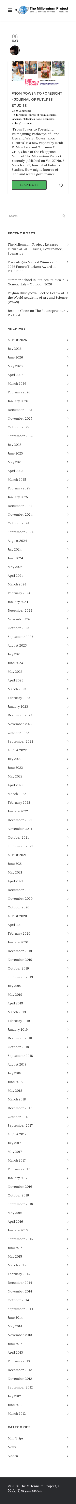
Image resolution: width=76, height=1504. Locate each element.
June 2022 (15, 767)
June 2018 (15, 1082)
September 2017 (20, 1125)
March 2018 (17, 1099)
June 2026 (15, 357)
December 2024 (20, 506)
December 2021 (20, 820)
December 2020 (20, 890)
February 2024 (19, 593)
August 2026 (17, 340)
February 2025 (19, 488)
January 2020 (18, 942)
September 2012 (20, 1387)
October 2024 (18, 523)
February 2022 (19, 802)
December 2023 (20, 610)
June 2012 (15, 1405)
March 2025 (17, 479)
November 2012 (20, 1379)
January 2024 (18, 602)
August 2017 (17, 1134)
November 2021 (20, 829)
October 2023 (18, 628)
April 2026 (15, 375)
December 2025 (20, 410)
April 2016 (15, 1221)
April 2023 (15, 680)
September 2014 (20, 1309)
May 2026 (15, 366)
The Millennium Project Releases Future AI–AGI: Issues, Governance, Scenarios (35, 248)
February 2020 (19, 933)
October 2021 (18, 837)
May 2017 (15, 1152)
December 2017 (20, 1108)
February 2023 (19, 698)
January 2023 (18, 706)
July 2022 (14, 759)
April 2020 (16, 925)
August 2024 (17, 541)
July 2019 (14, 986)
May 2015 (15, 1256)
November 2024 (20, 514)
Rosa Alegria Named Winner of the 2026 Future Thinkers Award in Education (34, 266)
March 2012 (17, 1413)
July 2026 (14, 349)
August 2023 (17, 645)
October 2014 (18, 1300)
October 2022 (18, 733)
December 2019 (20, 951)
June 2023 (15, 663)
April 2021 (15, 881)
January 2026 (18, 401)
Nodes (13, 1456)
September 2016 (20, 1204)
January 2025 (18, 497)
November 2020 (20, 898)
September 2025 (20, 436)
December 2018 (20, 1038)
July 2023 (14, 654)
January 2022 (18, 811)
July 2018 (14, 1073)
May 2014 (15, 1326)
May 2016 (15, 1213)
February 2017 (19, 1169)
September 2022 (20, 741)
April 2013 (15, 1352)
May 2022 (15, 776)
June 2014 (15, 1317)
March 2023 (17, 689)
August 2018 (17, 1064)
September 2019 (20, 977)
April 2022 (15, 785)
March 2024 (17, 584)
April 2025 (15, 471)
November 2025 (20, 418)
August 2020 (17, 916)
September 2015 (20, 1239)
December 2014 (20, 1283)
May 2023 (15, 671)
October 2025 (18, 427)
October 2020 (18, 907)
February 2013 (19, 1361)
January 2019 (18, 1029)
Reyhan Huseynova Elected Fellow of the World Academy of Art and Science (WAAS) (37, 297)
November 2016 (20, 1186)
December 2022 (20, 715)
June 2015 (15, 1248)
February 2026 (19, 392)
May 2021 (15, 872)
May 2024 (15, 567)
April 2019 (15, 1003)
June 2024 (15, 558)
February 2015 (19, 1274)
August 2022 (17, 750)
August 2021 (17, 855)
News (12, 1447)
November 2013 (20, 1335)
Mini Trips (16, 1438)
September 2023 (20, 637)
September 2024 (20, 532)
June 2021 (15, 864)
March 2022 (17, 794)
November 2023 (20, 619)
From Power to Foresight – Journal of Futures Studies (37, 100)
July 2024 (15, 549)
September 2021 (20, 846)
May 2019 (15, 994)
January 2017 (17, 1178)
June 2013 (15, 1344)
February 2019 (19, 1021)
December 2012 (20, 1370)
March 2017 (17, 1160)
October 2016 (18, 1195)
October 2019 (18, 968)
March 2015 (17, 1265)
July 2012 (14, 1396)
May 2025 (15, 462)
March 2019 (17, 1012)
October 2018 (18, 1047)
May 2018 (15, 1090)
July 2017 (14, 1143)
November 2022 (20, 724)
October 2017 (18, 1117)
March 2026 (17, 383)
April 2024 (16, 575)
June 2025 (15, 453)
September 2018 (20, 1056)
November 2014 (20, 1291)
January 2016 (18, 1230)
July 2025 (14, 445)
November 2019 (20, 960)
